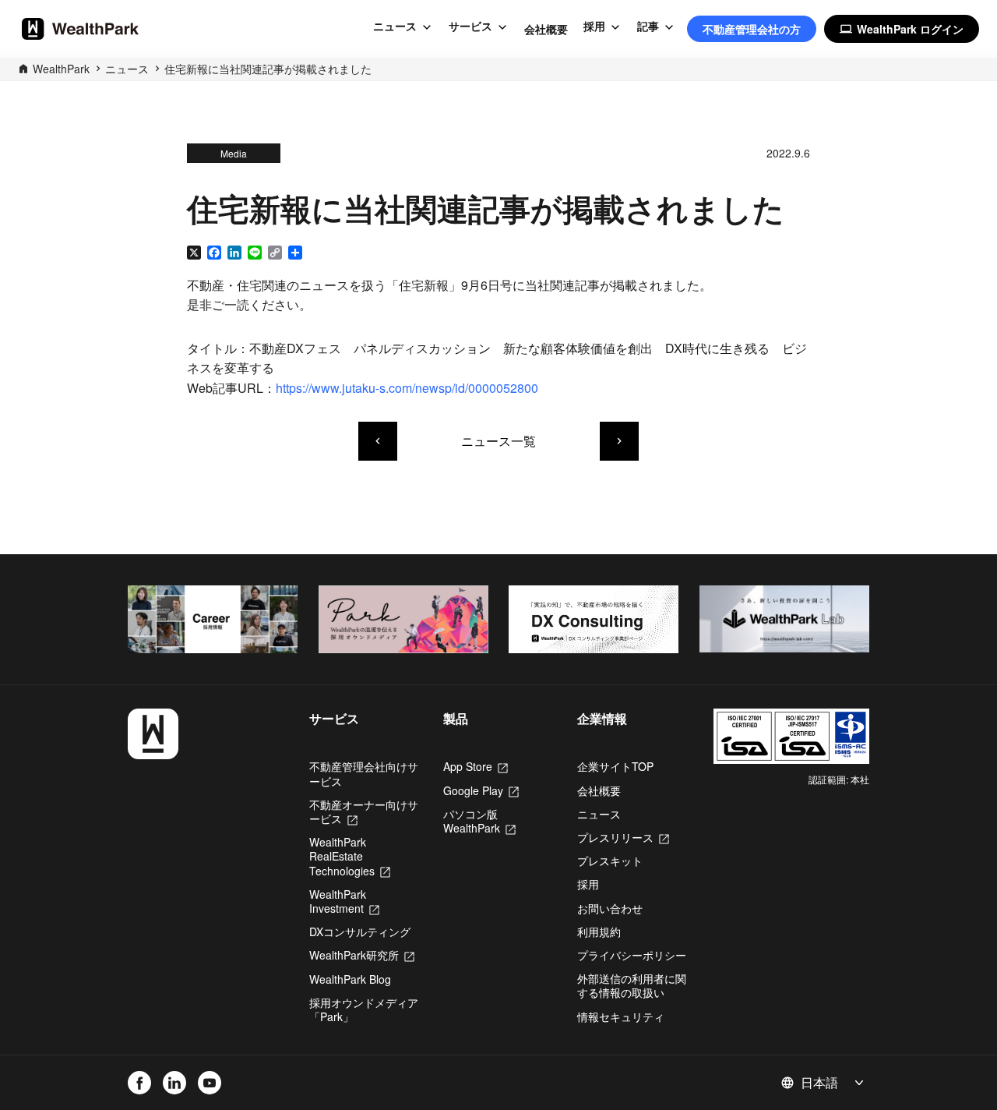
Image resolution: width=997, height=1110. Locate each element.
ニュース (395, 26)
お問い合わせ (610, 908)
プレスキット (610, 860)
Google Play (481, 790)
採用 (594, 26)
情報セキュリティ (620, 1016)
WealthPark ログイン (902, 29)
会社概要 (546, 29)
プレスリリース (623, 837)
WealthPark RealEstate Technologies (349, 856)
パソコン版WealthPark (479, 821)
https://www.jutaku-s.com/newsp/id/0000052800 (407, 388)
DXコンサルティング (359, 931)
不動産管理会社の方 (752, 29)
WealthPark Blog (350, 979)
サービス (470, 26)
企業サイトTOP (615, 766)
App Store (475, 766)
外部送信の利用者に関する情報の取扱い (631, 985)
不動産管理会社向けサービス (363, 773)
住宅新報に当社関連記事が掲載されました (268, 68)
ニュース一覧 (498, 441)
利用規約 (599, 931)
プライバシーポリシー (631, 955)
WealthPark (61, 68)
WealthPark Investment (344, 901)
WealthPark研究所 (361, 955)
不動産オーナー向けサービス (363, 811)
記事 (648, 26)
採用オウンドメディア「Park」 (363, 1009)
